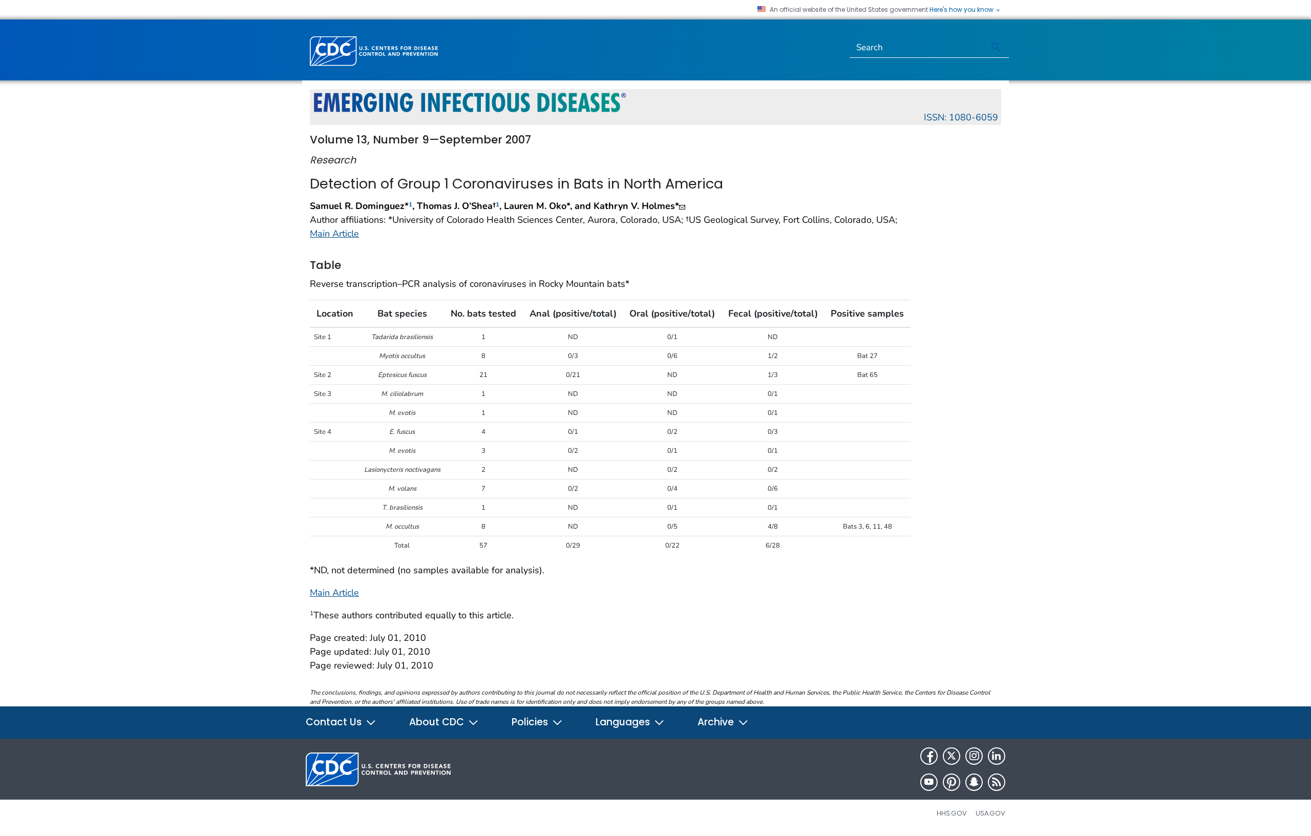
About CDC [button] (438, 722)
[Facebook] (929, 756)
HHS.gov (952, 813)
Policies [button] (531, 722)
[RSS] (996, 782)
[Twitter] (951, 756)
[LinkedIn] (996, 756)
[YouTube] (929, 782)
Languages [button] (624, 722)
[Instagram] (974, 756)
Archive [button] (716, 722)
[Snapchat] (974, 782)
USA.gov (990, 813)
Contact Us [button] (335, 722)
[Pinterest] (951, 782)
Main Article (334, 233)
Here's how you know (962, 9)
